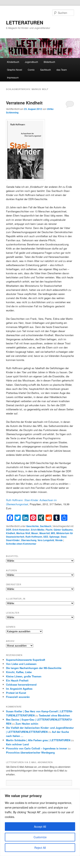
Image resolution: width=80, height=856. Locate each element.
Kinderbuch (13, 61)
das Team (62, 69)
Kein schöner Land (17, 744)
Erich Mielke (37, 529)
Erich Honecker (21, 529)
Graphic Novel (14, 69)
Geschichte (32, 526)
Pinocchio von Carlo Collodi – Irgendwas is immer (36, 748)
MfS (53, 533)
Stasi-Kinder (13, 540)
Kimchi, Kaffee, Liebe (19, 672)
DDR (8, 529)
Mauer (34, 533)
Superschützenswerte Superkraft (25, 660)
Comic (31, 69)
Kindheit (10, 533)
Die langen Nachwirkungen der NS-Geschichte (33, 668)
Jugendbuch (31, 61)
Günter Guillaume (63, 529)
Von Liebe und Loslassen (21, 664)
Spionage (54, 536)
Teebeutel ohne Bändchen (54, 715)
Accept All (40, 826)
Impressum (13, 77)
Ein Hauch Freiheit (17, 680)
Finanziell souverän (18, 697)
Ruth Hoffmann (33, 536)
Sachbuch (45, 69)
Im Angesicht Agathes (19, 688)
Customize (40, 837)
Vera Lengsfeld (45, 540)
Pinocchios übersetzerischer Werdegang (30, 752)
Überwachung (28, 540)
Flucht (49, 529)
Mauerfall (44, 533)
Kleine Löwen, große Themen (23, 676)
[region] (40, 822)
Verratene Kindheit (24, 103)
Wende (59, 540)
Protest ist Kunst (16, 693)
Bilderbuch (49, 61)
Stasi (63, 536)
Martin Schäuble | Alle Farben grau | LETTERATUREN (38, 740)
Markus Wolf (23, 533)
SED (45, 536)
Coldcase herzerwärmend (21, 684)
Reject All (40, 848)
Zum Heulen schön (27, 723)
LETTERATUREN (24, 22)
